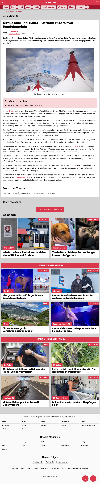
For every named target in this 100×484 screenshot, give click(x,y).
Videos (24, 425)
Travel (43, 445)
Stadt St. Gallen (14, 34)
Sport (43, 421)
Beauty (4, 449)
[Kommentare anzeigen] (93, 478)
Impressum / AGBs (58, 468)
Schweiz (19, 11)
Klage (11, 111)
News (11, 11)
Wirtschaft (5, 425)
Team (22, 468)
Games (63, 425)
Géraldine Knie (22, 177)
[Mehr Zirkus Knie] (50, 265)
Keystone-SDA (14, 31)
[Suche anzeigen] (93, 2)
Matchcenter (65, 421)
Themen (24, 429)
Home (5, 11)
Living (24, 442)
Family (83, 442)
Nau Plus (44, 425)
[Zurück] (2, 2)
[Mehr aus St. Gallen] (50, 339)
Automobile (65, 445)
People (83, 421)
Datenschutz (45, 468)
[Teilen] (85, 478)
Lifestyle (5, 429)
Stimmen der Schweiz (88, 425)
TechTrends (84, 445)
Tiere (23, 445)
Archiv (43, 429)
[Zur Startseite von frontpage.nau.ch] (50, 2)
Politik (24, 421)
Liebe (43, 442)
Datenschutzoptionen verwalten (77, 468)
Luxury (63, 442)
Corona (73, 165)
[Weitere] (87, 7)
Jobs (28, 468)
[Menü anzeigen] (97, 2)
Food (3, 445)
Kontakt (35, 468)
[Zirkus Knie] (50, 16)
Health (4, 442)
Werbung (15, 468)
